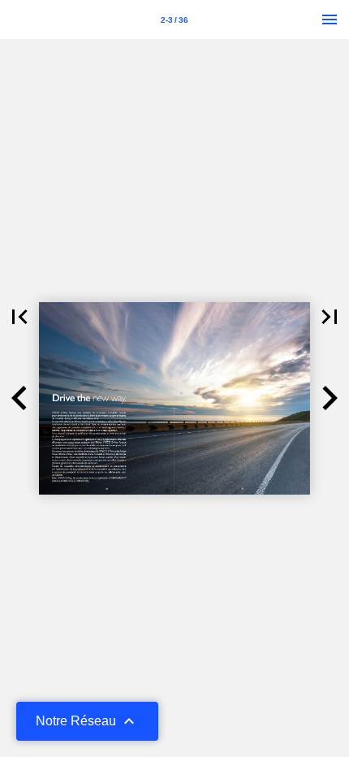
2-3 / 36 (174, 19)
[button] (19, 316)
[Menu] (329, 19)
